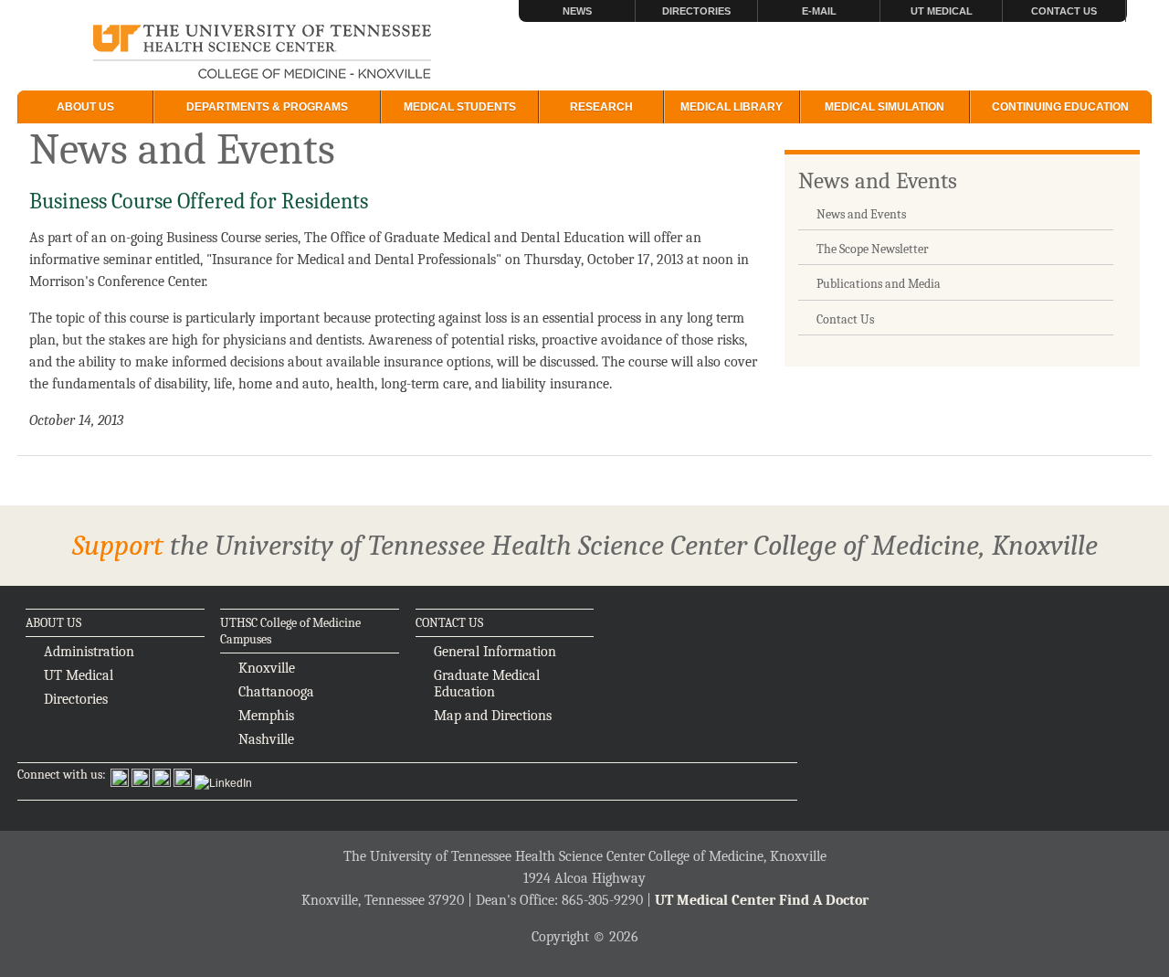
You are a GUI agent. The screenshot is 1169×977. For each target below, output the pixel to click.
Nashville (266, 739)
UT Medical (942, 10)
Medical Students (460, 107)
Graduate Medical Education (487, 683)
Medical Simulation (884, 107)
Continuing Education (1060, 107)
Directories (696, 10)
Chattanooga (276, 692)
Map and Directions (493, 715)
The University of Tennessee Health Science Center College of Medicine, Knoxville (262, 53)
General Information (495, 651)
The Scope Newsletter (872, 249)
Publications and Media (878, 284)
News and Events (877, 180)
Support (117, 545)
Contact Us (1064, 10)
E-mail (819, 10)
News (577, 10)
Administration (89, 651)
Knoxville (266, 668)
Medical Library (731, 107)
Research (601, 107)
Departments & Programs (267, 107)
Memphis (266, 715)
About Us (85, 107)
